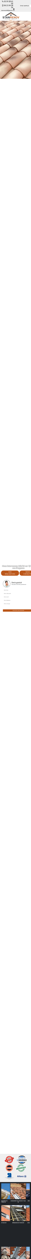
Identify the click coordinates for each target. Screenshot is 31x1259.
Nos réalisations (10, 573)
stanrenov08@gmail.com (8, 10)
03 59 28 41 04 (8, 3)
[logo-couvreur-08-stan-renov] (11, 16)
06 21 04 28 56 (8, 7)
